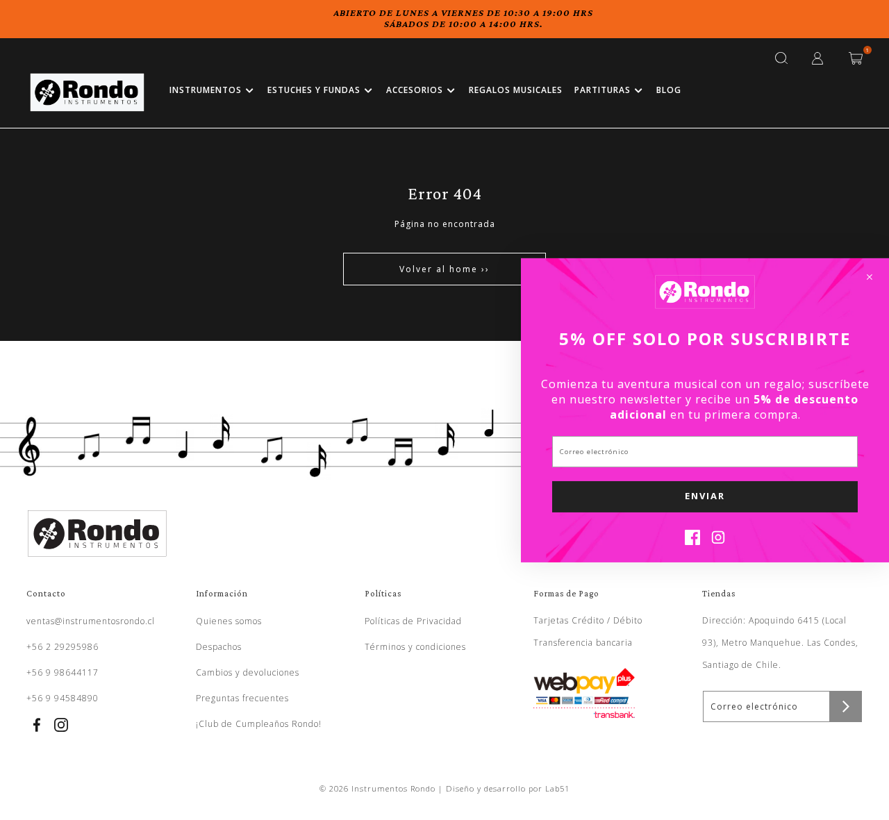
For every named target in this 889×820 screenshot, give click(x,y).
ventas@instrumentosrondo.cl (90, 621)
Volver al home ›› (444, 269)
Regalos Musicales (516, 90)
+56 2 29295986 (62, 647)
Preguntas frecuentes (242, 698)
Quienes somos (229, 621)
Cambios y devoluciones (247, 672)
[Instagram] (718, 541)
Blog (668, 90)
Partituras (602, 90)
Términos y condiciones (415, 647)
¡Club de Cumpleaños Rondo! (259, 724)
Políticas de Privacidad (413, 621)
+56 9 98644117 (62, 672)
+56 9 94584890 (62, 698)
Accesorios (414, 90)
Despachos (219, 647)
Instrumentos (205, 90)
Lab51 (557, 788)
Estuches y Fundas (313, 90)
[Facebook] (692, 541)
